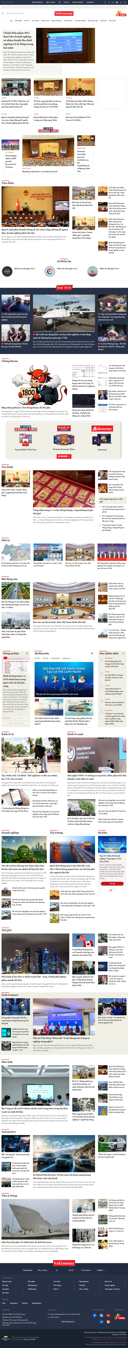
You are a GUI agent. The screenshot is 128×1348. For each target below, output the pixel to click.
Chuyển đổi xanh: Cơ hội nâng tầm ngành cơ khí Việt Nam (28, 889)
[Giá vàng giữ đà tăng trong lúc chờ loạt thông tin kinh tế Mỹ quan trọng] (103, 475)
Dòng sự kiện (11, 653)
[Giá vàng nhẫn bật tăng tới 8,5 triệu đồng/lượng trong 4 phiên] (103, 488)
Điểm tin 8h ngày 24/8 (109, 269)
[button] (26, 723)
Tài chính (35, 20)
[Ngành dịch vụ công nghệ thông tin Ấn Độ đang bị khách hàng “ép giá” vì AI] (6, 1046)
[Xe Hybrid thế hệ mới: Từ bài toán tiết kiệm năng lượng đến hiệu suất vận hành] (64, 1153)
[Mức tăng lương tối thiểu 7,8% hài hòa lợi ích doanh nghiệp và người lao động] (83, 1105)
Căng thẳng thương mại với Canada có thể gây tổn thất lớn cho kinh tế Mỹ (83, 952)
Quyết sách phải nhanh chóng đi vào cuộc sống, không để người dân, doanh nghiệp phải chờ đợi (15, 120)
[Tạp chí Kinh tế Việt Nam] (26, 428)
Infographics (55, 658)
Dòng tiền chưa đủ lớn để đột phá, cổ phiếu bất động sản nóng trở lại (83, 413)
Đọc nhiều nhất (109, 653)
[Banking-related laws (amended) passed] (48, 150)
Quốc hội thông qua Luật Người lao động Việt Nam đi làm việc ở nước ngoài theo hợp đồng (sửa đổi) (117, 208)
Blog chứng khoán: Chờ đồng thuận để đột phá (26, 408)
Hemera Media (34, 1337)
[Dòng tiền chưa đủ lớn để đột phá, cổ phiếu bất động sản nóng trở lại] (83, 401)
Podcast (46, 658)
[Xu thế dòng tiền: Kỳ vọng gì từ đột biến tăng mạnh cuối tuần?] (103, 369)
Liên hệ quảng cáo (67, 1321)
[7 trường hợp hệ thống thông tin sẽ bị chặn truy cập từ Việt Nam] (16, 797)
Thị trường (68, 20)
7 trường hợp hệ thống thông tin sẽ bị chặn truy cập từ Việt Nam (15, 809)
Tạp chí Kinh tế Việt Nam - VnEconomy (113, 1339)
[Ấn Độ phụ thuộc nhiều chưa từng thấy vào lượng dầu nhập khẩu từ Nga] (103, 966)
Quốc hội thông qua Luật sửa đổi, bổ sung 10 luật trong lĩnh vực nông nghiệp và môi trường (117, 248)
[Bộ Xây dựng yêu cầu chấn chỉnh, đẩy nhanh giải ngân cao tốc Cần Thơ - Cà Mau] (16, 590)
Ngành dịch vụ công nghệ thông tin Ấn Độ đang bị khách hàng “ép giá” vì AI (20, 1046)
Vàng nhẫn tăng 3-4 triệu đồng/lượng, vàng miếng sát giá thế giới (63, 512)
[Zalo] (113, 2)
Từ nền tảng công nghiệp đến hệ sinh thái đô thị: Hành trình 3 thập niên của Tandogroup (78, 721)
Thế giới (103, 20)
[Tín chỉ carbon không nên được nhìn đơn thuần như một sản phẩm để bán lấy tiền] (24, 849)
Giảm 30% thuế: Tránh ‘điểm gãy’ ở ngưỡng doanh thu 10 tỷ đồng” (82, 235)
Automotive (9, 1132)
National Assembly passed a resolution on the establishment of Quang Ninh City (83, 161)
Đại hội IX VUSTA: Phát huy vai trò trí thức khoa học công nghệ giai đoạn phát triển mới (15, 104)
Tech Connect (77, 2)
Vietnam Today (26, 168)
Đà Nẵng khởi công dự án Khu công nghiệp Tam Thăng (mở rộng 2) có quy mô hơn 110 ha (111, 565)
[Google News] (124, 2)
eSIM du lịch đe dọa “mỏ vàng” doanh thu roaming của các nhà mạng (20, 1033)
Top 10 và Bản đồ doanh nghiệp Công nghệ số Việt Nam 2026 (110, 859)
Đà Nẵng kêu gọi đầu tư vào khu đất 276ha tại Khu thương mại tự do (16, 564)
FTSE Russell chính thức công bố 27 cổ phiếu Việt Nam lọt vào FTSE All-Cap (116, 382)
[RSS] (108, 1322)
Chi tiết (112, 884)
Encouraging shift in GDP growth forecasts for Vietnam (10, 161)
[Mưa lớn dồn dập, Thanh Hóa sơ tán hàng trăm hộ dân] (103, 1098)
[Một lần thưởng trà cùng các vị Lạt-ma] (103, 1232)
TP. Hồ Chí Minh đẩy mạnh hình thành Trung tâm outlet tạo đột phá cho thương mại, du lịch (28, 902)
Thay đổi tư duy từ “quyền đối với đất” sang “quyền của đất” (117, 586)
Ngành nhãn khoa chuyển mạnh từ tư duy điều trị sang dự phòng (83, 1218)
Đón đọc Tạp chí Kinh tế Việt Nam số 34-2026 (78, 118)
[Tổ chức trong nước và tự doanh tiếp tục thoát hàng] (103, 408)
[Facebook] (105, 2)
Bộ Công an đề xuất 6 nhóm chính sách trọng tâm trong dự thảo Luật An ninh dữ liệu (35, 1110)
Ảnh (3, 1303)
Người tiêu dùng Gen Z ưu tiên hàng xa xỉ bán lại (83, 1246)
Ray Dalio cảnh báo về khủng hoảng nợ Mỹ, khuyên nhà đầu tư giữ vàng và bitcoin (117, 395)
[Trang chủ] (11, 21)
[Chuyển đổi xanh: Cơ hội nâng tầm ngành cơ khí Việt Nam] (6, 891)
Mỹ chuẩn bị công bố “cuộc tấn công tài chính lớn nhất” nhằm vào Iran (117, 980)
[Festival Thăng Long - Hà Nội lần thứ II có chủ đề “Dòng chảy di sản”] (112, 332)
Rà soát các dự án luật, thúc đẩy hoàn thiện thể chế (82, 205)
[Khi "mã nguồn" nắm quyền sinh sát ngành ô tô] (16, 1143)
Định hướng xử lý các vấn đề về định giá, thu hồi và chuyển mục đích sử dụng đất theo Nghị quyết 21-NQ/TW (117, 602)
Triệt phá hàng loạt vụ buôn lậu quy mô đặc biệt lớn (15, 345)
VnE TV (66, 2)
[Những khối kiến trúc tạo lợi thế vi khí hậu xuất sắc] (103, 1219)
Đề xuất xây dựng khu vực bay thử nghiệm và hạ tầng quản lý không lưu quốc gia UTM (62, 336)
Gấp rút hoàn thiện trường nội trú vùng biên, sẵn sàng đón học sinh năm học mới (112, 317)
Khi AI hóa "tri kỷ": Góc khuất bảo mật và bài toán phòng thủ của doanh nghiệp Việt (111, 1020)
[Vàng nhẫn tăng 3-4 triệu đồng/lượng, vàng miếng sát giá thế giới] (64, 488)
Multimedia (42, 653)
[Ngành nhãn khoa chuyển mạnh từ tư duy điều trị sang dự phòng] (83, 1206)
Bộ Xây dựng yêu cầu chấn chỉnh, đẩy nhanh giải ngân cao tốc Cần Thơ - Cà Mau (16, 605)
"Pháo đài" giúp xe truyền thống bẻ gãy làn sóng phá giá (112, 1156)
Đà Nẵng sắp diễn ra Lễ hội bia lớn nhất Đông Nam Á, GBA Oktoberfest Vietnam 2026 (117, 1205)
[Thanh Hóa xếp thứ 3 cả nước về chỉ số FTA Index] (48, 552)
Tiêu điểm (18, 20)
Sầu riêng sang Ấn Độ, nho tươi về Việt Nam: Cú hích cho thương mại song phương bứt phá (77, 917)
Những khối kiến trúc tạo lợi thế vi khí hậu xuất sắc (117, 1218)
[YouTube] (117, 2)
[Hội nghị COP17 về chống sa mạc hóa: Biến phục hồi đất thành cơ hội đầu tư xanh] (97, 755)
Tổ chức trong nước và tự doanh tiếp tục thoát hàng (117, 407)
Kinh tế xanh (56, 20)
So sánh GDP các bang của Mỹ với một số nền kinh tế (114, 677)
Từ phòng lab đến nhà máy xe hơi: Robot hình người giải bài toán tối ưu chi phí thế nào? (21, 1168)
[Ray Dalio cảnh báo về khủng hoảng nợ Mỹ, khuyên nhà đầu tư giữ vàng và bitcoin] (103, 395)
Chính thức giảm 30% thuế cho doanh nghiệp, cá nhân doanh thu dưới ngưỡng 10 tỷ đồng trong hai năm (18, 40)
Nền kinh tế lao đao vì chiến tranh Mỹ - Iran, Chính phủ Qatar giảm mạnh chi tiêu (34, 978)
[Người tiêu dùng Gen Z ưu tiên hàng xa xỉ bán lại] (83, 1235)
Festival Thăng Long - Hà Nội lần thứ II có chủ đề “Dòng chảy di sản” (112, 346)
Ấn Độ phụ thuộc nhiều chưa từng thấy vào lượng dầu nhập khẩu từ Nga (117, 967)
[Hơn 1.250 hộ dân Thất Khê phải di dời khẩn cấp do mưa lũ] (103, 1085)
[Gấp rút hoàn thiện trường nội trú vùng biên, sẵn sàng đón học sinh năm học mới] (112, 303)
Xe (60, 2)
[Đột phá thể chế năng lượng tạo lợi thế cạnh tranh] (64, 679)
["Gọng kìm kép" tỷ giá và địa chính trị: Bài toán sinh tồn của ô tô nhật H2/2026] (6, 1182)
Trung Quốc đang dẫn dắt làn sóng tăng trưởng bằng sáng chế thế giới (15, 1020)
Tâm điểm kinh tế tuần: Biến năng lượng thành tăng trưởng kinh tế (47, 721)
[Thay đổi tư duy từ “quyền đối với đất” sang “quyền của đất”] (103, 587)
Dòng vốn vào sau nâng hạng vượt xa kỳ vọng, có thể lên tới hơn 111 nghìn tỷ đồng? (83, 385)
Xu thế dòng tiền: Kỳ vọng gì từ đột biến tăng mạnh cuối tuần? (117, 368)
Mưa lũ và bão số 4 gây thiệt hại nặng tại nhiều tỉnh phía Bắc (117, 1109)
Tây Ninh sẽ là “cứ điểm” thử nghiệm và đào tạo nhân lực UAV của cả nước (29, 777)
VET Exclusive (9, 152)
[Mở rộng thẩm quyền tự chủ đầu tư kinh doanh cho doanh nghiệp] (16, 303)
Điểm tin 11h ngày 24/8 (67, 269)
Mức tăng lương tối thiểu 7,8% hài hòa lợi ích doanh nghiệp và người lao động (83, 1117)
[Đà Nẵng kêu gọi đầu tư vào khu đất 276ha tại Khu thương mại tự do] (16, 552)
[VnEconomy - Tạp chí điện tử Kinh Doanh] (64, 1263)
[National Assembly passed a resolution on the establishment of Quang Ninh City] (86, 140)
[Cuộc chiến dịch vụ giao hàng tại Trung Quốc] (103, 1244)
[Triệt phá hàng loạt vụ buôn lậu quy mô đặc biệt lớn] (16, 332)
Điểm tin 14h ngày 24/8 (24, 269)
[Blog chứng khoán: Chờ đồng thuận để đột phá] (35, 384)
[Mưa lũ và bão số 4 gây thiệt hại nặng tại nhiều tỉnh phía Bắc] (103, 1110)
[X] (109, 2)
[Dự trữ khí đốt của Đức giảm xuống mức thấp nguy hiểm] (103, 938)
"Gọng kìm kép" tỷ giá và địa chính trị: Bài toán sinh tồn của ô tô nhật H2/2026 (20, 1182)
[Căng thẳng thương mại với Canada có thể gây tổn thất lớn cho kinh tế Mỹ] (83, 940)
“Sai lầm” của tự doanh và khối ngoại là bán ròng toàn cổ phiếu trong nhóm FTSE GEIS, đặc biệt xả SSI (115, 719)
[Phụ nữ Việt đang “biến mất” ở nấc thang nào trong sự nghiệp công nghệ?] (64, 1016)
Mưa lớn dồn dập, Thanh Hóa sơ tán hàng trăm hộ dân (116, 1097)
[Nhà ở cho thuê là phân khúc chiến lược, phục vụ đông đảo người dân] (16, 620)
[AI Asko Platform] (102, 428)
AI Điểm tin (64, 261)
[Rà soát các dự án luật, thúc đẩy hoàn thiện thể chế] (83, 193)
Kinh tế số (45, 20)
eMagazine (66, 658)
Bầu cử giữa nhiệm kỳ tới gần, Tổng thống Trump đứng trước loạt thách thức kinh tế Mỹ (83, 981)
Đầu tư (26, 20)
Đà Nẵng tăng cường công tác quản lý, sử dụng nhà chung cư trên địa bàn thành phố (117, 619)
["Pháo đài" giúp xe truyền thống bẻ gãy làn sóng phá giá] (112, 1143)
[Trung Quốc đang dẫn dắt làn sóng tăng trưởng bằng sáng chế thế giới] (16, 1006)
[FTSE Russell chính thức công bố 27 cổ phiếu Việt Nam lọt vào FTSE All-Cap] (103, 381)
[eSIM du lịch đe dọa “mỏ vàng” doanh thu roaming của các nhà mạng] (6, 1032)
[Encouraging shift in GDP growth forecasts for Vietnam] (10, 145)
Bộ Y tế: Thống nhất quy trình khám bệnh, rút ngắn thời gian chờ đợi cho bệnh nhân (83, 1085)
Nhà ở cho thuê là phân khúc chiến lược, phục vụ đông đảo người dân (14, 634)
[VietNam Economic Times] (64, 428)
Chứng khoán (37, 2)
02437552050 (54, 1317)
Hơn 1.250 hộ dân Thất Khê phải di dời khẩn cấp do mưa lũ (117, 1084)
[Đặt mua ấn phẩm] (120, 13)
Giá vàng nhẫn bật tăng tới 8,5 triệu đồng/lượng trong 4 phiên (116, 488)
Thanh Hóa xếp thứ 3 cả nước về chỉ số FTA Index (48, 564)
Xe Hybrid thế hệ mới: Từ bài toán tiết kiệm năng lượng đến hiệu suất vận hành (62, 1177)
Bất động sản (93, 20)
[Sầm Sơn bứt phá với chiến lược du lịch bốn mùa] (35, 1219)
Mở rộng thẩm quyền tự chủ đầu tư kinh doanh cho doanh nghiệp (15, 317)
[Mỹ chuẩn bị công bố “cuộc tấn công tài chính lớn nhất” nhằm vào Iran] (103, 979)
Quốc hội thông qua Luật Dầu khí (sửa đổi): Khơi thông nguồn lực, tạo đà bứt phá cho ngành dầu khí (72, 869)
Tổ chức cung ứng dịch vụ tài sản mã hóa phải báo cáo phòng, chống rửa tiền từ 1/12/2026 (47, 104)
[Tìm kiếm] (8, 13)
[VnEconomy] (48, 132)
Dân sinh (112, 20)
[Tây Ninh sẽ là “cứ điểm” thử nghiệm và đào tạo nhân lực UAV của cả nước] (31, 755)
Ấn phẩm (68, 114)
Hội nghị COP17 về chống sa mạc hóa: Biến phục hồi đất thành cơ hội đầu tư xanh (96, 777)
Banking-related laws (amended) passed (39, 172)
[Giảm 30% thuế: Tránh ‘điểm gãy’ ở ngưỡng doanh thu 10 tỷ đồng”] (83, 223)
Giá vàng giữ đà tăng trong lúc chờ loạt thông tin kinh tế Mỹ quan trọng (117, 475)
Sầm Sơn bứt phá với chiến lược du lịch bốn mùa (27, 1242)
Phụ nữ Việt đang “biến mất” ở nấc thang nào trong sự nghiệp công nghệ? (61, 1040)
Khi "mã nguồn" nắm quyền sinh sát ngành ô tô (15, 1156)
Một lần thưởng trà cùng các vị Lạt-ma (116, 1230)
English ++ (91, 2)
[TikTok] (121, 2)
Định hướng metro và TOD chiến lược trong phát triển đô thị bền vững (14, 681)
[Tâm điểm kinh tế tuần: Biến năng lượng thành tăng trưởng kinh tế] (49, 707)
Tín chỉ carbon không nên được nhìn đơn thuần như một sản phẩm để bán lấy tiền (23, 867)
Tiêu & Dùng (50, 2)
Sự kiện (102, 833)
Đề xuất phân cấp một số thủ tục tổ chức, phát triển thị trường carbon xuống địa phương (81, 821)
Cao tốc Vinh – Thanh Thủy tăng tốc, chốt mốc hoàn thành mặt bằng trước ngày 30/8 (117, 634)
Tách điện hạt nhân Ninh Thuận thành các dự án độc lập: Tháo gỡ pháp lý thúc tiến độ (80, 104)
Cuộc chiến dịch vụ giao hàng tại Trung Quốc (116, 1243)
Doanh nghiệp (80, 20)
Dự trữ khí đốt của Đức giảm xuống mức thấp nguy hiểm (46, 118)
